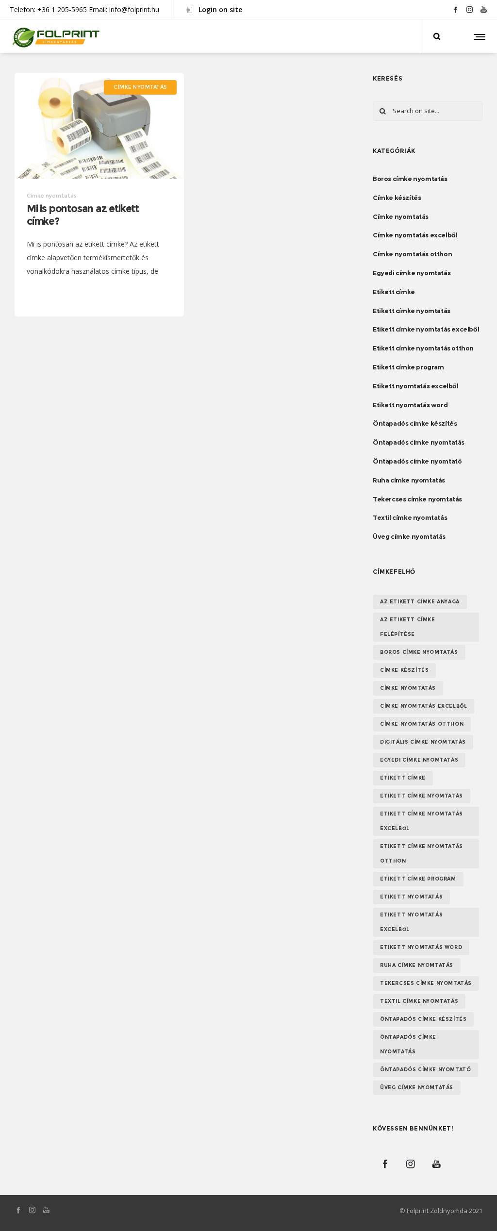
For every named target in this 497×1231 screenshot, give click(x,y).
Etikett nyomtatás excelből (416, 386)
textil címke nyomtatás (419, 1001)
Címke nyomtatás (401, 216)
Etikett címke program (408, 367)
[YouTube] (484, 9)
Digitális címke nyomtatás (423, 742)
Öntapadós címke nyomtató (417, 461)
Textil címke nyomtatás (410, 517)
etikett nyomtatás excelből (411, 922)
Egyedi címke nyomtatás (411, 273)
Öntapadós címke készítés (415, 423)
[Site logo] (54, 36)
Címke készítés (397, 197)
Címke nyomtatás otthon (412, 254)
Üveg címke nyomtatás (409, 536)
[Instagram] (470, 9)
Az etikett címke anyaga (420, 602)
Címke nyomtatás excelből (415, 235)
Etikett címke (394, 292)
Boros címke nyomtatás (410, 179)
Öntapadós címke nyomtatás (418, 442)
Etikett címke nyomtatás (411, 311)
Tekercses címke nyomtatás (417, 499)
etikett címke (403, 778)
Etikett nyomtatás (411, 897)
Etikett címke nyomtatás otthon (423, 348)
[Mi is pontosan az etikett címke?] (99, 126)
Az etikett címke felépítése (407, 626)
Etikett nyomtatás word (410, 405)
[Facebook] (455, 9)
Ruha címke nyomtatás (409, 480)
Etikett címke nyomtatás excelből (426, 329)
